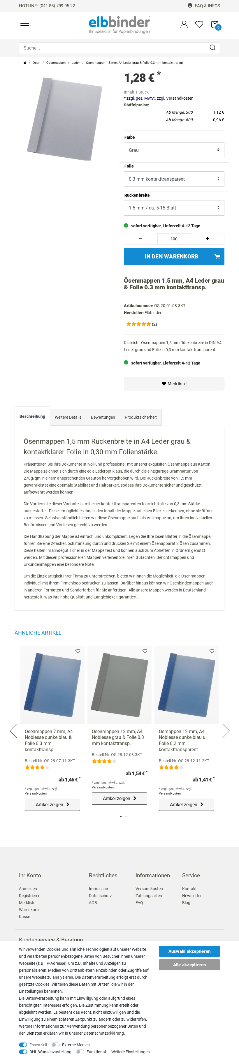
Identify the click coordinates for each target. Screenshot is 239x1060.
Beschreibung (32, 416)
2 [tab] (126, 816)
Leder (76, 63)
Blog (186, 902)
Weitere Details (68, 417)
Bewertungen (103, 417)
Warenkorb (29, 909)
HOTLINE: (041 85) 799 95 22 (47, 5)
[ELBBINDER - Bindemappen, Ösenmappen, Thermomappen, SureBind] (119, 24)
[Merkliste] (199, 27)
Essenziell (38, 1045)
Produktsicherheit (141, 417)
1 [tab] (121, 816)
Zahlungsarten (149, 895)
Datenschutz (100, 895)
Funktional (96, 1052)
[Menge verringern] (140, 239)
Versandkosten (179, 98)
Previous (14, 724)
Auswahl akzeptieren (189, 951)
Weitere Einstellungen (130, 1052)
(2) (154, 324)
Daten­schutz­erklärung (104, 1033)
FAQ (139, 902)
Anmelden (28, 888)
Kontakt (189, 888)
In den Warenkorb (171, 256)
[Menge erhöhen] (207, 239)
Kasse (24, 916)
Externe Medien (76, 1045)
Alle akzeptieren (189, 964)
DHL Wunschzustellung (50, 1052)
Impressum (99, 888)
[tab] (32, 417)
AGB (93, 902)
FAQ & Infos (207, 5)
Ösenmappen (56, 63)
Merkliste (176, 383)
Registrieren (30, 895)
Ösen (36, 63)
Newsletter (192, 895)
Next (225, 724)
